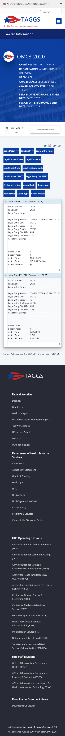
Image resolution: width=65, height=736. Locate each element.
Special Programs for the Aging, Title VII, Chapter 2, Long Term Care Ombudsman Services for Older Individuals (45, 243)
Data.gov (16, 400)
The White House (21, 425)
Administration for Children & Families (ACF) (31, 546)
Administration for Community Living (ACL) (31, 556)
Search (46, 11)
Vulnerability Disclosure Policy (27, 520)
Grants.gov (17, 407)
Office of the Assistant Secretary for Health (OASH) (30, 665)
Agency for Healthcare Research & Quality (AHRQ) (29, 576)
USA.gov (16, 438)
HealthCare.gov (20, 413)
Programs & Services (22, 513)
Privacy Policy (19, 507)
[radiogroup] (17, 130)
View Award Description (45, 129)
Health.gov (17, 482)
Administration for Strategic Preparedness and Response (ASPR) (30, 566)
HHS (14, 488)
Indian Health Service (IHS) (26, 631)
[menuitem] (45, 145)
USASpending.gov (21, 444)
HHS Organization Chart (24, 501)
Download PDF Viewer (23, 705)
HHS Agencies (19, 494)
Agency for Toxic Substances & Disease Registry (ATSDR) (32, 586)
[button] (40, 11)
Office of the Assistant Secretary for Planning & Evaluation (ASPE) (30, 675)
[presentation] (32, 249)
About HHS (18, 463)
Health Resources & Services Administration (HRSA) (26, 623)
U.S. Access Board (21, 432)
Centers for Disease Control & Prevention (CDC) (27, 596)
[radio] (14, 128)
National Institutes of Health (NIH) (29, 638)
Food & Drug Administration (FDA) (29, 615)
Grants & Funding (21, 476)
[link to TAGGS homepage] (24, 20)
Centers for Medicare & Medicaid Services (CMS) (29, 607)
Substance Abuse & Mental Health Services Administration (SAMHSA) (29, 646)
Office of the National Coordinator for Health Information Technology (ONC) (31, 685)
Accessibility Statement (24, 469)
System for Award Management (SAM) (31, 419)
